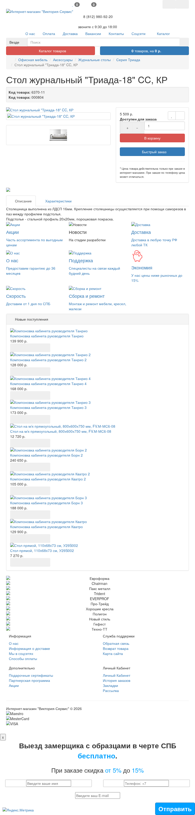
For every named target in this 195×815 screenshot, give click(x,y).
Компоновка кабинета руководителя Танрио (47, 335)
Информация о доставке (29, 648)
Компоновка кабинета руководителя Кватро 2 (48, 478)
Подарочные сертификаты (31, 675)
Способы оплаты (23, 658)
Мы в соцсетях (21, 653)
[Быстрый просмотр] (37, 347)
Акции (14, 685)
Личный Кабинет (116, 675)
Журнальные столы (94, 59)
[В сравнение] (180, 115)
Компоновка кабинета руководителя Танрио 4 (48, 383)
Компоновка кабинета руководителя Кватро (46, 526)
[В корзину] (15, 347)
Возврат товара (115, 648)
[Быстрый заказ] (26, 347)
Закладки (110, 685)
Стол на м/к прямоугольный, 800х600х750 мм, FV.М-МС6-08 (60, 431)
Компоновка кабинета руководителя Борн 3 (46, 502)
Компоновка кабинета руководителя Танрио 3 (48, 407)
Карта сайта (113, 653)
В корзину (152, 138)
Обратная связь (116, 643)
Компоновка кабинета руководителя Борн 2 (46, 455)
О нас (14, 643)
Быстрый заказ (153, 151)
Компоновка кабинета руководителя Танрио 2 (48, 359)
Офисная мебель (32, 59)
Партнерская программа (29, 680)
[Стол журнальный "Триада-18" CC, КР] (58, 109)
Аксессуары (63, 59)
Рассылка (111, 690)
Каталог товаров (52, 50)
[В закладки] (172, 115)
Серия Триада (128, 59)
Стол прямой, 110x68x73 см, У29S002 (42, 550)
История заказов (116, 680)
